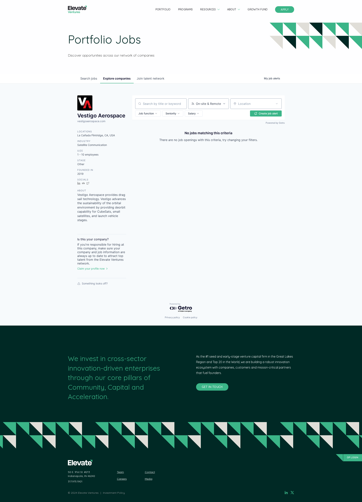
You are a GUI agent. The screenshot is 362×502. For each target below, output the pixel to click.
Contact (150, 472)
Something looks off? (95, 283)
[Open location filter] (277, 104)
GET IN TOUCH (212, 387)
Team (120, 472)
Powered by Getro (275, 122)
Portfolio (163, 9)
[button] (148, 113)
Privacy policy (172, 317)
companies (117, 78)
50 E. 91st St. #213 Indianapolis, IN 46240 (81, 474)
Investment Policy (114, 492)
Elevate (77, 9)
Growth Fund (258, 9)
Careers (122, 479)
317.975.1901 (75, 481)
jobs (88, 78)
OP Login (352, 457)
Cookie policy (190, 317)
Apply (284, 9)
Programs (185, 9)
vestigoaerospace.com (91, 121)
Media (148, 479)
